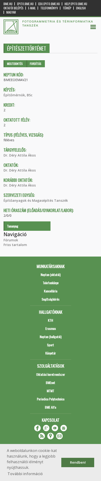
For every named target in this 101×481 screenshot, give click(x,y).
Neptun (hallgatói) (51, 336)
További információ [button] (25, 473)
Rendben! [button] (78, 462)
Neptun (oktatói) (51, 274)
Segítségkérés (50, 299)
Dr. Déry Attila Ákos (20, 155)
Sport (50, 344)
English (81, 8)
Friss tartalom (15, 244)
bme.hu (8, 3)
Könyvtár (50, 352)
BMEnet (50, 382)
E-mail (32, 8)
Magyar (11, 12)
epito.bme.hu (25, 3)
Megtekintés (15, 64)
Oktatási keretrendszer (50, 374)
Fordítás (35, 64)
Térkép (67, 8)
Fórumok (11, 240)
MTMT (50, 390)
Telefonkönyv (49, 8)
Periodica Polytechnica (50, 398)
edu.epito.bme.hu (49, 3)
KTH (50, 320)
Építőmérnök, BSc (18, 95)
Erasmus (50, 328)
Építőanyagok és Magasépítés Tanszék (36, 200)
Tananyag (12, 226)
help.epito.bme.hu (76, 3)
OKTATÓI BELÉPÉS (13, 8)
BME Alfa (50, 407)
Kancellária (50, 290)
